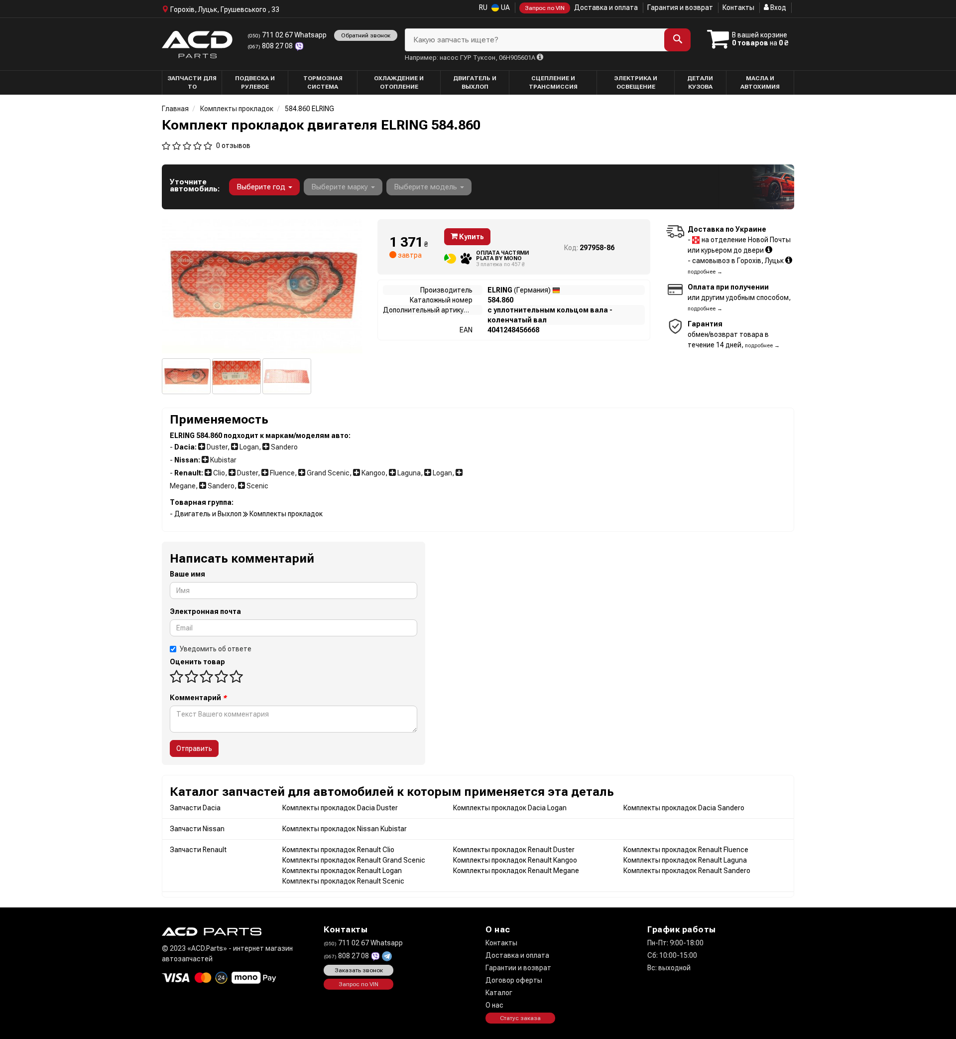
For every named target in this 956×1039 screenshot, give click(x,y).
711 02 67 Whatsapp (287, 35)
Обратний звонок (365, 35)
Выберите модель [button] (426, 186)
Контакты (738, 7)
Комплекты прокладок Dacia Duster (340, 808)
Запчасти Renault (198, 850)
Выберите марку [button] (340, 186)
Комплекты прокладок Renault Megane (516, 871)
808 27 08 (270, 46)
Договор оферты (513, 980)
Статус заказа (520, 1018)
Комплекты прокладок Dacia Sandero (683, 808)
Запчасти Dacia (195, 808)
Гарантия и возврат (680, 7)
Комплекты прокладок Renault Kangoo (515, 860)
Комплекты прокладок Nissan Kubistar (344, 829)
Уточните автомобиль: (195, 185)
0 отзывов (233, 145)
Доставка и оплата (606, 7)
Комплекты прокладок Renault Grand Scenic (353, 860)
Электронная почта (205, 611)
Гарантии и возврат (518, 968)
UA (504, 7)
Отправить (194, 748)
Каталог (498, 993)
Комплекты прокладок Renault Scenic (343, 881)
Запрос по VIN (545, 7)
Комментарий (198, 698)
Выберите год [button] (262, 186)
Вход (777, 7)
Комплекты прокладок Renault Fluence (685, 850)
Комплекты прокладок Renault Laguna (685, 860)
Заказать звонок (359, 970)
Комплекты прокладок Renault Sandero (686, 871)
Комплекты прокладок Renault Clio (338, 850)
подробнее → (705, 272)
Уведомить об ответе (215, 649)
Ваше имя (187, 574)
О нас (494, 1005)
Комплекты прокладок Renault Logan (342, 871)
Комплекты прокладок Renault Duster (514, 850)
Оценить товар (197, 662)
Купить (471, 237)
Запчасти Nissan (197, 829)
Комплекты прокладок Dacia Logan (510, 808)
